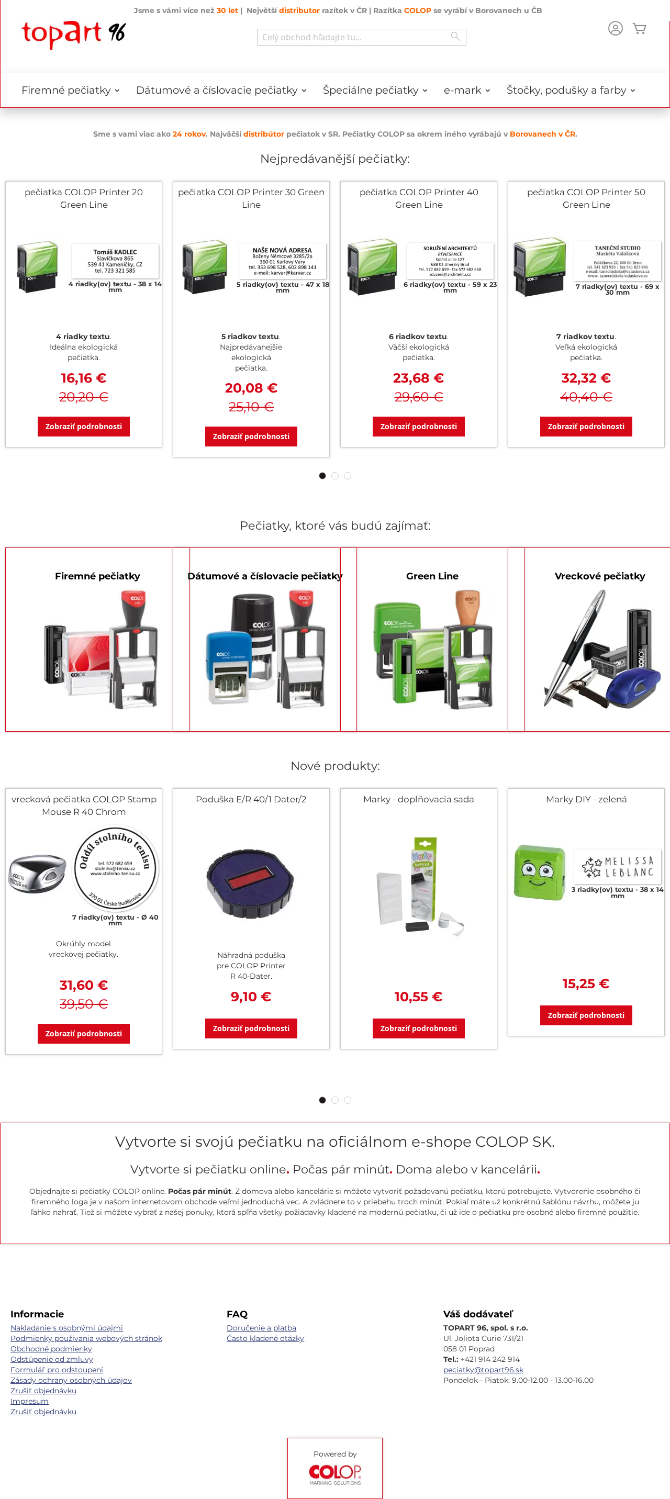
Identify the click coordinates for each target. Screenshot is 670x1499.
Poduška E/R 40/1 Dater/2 (251, 799)
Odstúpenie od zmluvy (51, 1359)
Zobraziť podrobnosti (84, 426)
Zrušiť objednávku (43, 1390)
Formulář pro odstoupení (56, 1369)
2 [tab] (335, 475)
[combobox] (361, 37)
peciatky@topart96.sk (483, 1369)
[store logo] (73, 35)
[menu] (335, 90)
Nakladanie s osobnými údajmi (66, 1328)
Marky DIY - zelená (586, 799)
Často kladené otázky (265, 1338)
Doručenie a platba (261, 1328)
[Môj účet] (615, 29)
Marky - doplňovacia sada (418, 799)
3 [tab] (347, 475)
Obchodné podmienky (51, 1348)
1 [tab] (322, 475)
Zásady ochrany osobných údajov (71, 1380)
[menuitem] (66, 90)
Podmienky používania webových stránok (86, 1338)
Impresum (29, 1401)
